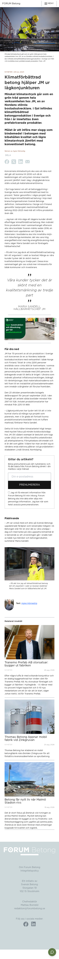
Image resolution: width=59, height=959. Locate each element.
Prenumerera (29, 485)
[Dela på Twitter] (13, 161)
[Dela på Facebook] (7, 161)
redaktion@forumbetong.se (29, 908)
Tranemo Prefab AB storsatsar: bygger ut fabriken (26, 664)
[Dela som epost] (27, 161)
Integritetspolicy (29, 871)
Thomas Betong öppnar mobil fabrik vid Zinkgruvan (26, 738)
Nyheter (8, 72)
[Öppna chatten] (52, 952)
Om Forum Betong (29, 867)
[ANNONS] (29, 329)
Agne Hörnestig (29, 603)
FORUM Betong (11, 3)
